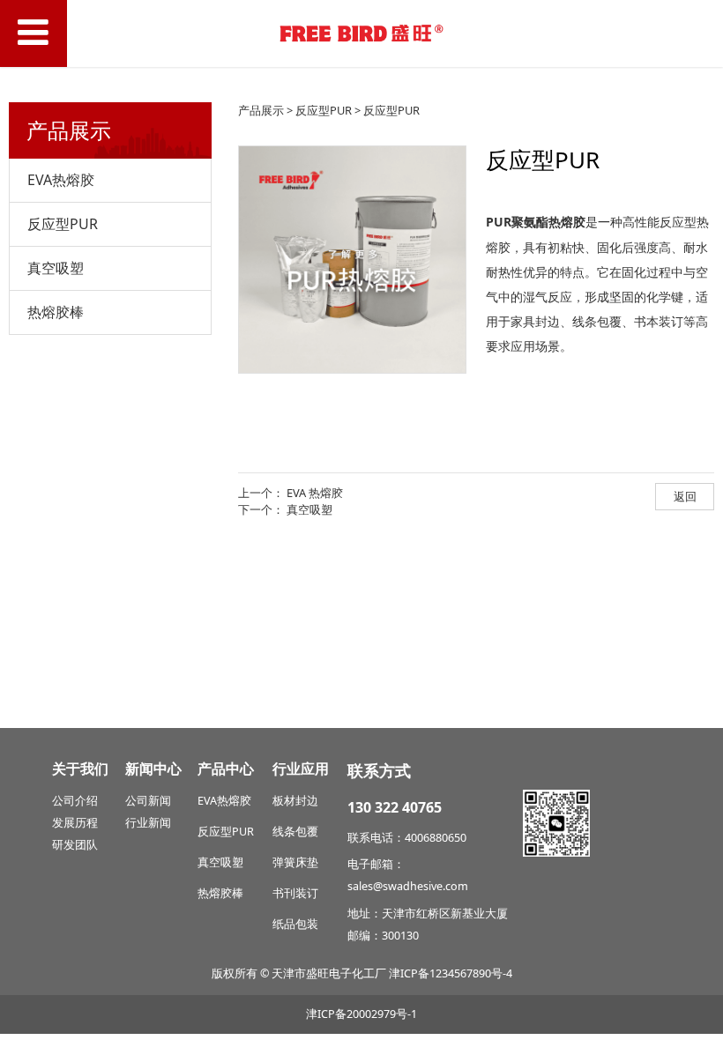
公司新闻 (148, 800)
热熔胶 (234, 800)
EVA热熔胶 (60, 179)
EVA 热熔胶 (315, 493)
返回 (685, 496)
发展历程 (75, 822)
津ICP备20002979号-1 (361, 1014)
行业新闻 (148, 822)
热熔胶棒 (55, 312)
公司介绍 (75, 800)
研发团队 (75, 844)
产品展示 (261, 110)
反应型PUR (62, 224)
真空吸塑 (55, 268)
